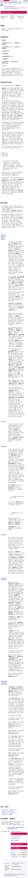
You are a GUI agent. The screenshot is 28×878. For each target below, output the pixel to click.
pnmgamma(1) (5, 814)
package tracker (15, 838)
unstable (6, 8)
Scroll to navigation (7, 12)
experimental (14, 857)
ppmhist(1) (5, 811)
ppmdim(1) (13, 812)
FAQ (20, 2)
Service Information (9, 6)
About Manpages (12, 2)
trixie (12, 850)
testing (13, 852)
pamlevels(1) (13, 809)
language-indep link (16, 836)
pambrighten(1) (6, 812)
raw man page (15, 840)
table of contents (16, 844)
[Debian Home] (2, 3)
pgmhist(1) (12, 811)
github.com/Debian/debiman (19, 874)
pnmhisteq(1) (5, 809)
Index (5, 2)
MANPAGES (6, 0)
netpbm (10, 8)
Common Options (6, 210)
